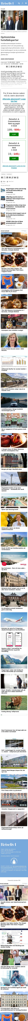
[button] (3, 181)
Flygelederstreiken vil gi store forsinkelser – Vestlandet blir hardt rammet (16, 207)
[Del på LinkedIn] (11, 67)
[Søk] (19, 3)
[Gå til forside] (8, 3)
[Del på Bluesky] (19, 67)
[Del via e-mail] (14, 67)
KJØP (14, 134)
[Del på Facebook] (7, 67)
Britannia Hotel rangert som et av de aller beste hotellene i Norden (16, 215)
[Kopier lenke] (16, 67)
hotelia (9, 174)
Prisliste (14, 168)
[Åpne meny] (25, 3)
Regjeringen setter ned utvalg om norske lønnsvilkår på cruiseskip (16, 190)
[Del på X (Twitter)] (9, 67)
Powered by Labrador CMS (14, 880)
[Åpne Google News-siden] (21, 67)
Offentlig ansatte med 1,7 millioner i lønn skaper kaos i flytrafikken (15, 199)
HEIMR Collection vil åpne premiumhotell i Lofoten (14, 222)
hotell (3, 174)
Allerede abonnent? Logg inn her (14, 166)
